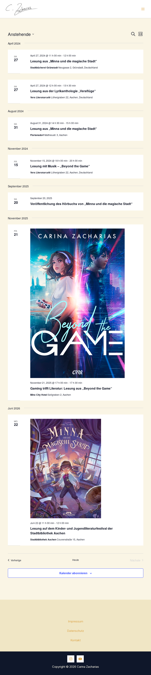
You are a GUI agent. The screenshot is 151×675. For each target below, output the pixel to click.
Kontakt (75, 640)
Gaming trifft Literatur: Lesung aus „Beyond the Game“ (71, 388)
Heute (75, 559)
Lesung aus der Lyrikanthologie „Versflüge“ (63, 91)
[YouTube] (80, 658)
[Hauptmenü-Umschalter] (143, 9)
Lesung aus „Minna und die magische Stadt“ (63, 61)
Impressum (75, 621)
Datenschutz (75, 631)
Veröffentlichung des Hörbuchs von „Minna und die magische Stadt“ (81, 203)
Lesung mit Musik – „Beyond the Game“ (60, 166)
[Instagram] (70, 658)
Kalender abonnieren (73, 573)
